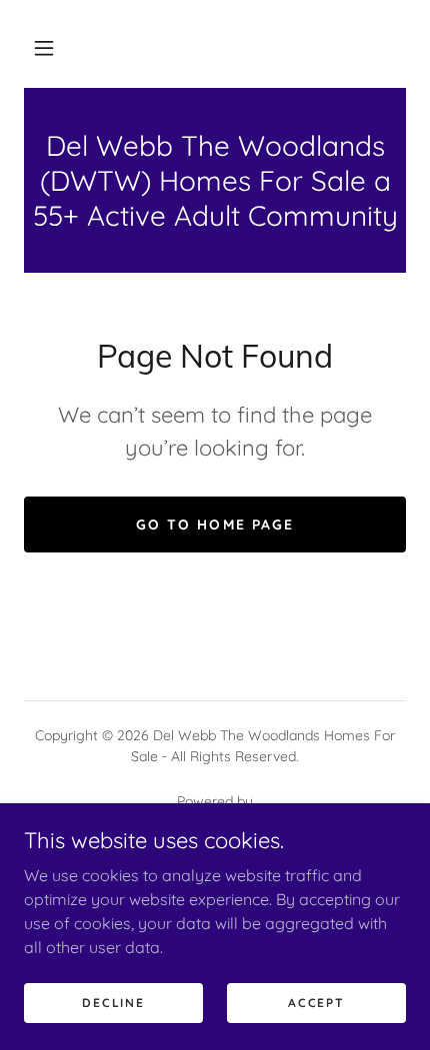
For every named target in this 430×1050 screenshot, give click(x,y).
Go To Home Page (214, 524)
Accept (316, 1002)
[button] (44, 48)
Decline (113, 1002)
